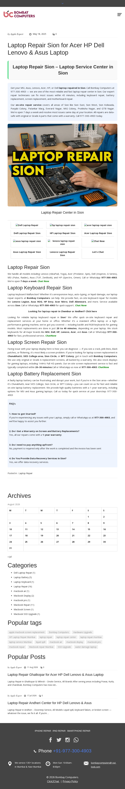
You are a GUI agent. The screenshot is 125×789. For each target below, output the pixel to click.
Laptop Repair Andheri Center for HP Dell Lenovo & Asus (50, 703)
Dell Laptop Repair (23, 572)
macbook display (74, 642)
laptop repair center (66, 637)
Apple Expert (17, 34)
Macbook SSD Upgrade (25, 614)
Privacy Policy (70, 781)
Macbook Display (22, 595)
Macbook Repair (22, 604)
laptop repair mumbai (91, 637)
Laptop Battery (21, 577)
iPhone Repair (43, 731)
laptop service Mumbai (20, 642)
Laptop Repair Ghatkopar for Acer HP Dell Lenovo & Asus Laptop (56, 675)
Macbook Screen (22, 609)
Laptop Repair (25, 473)
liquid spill (40, 642)
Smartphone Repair (78, 731)
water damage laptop (85, 646)
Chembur (66, 311)
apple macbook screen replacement (27, 632)
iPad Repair (59, 731)
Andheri (79, 311)
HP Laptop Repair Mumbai (22, 637)
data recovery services (36, 462)
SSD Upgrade (64, 646)
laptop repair (46, 637)
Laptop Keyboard (22, 581)
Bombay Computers (59, 632)
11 (26, 529)
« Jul (10, 556)
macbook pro (20, 600)
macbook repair (17, 646)
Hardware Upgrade (82, 632)
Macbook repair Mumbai (41, 646)
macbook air (20, 591)
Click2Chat (53, 781)
